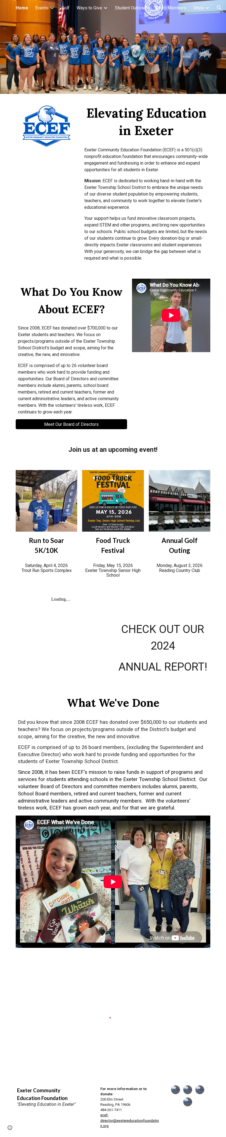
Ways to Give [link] (89, 7)
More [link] (198, 7)
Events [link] (42, 7)
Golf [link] (65, 7)
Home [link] (22, 7)
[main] (146, 122)
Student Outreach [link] (131, 7)
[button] (219, 7)
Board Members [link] (170, 7)
